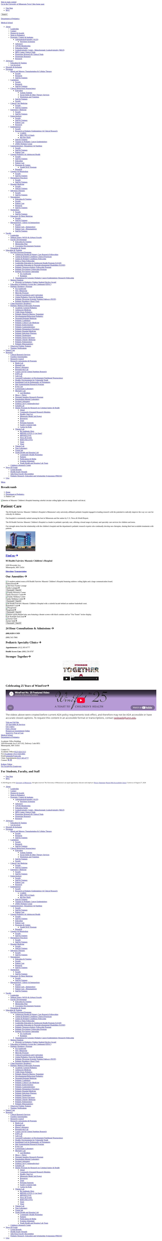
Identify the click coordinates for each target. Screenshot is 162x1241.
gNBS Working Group (23, 904)
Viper (22, 1204)
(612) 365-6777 (23, 758)
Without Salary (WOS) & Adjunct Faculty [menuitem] (26, 237)
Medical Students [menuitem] (16, 280)
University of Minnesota (23, 783)
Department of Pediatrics (10, 19)
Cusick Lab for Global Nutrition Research (31, 1132)
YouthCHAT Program (28, 927)
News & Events (26, 1198)
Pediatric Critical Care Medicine (27, 1083)
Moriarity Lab (20, 1151)
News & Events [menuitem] (26, 438)
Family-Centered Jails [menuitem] (28, 425)
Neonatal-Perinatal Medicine (26, 1078)
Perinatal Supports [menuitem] (27, 423)
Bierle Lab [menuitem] (19, 363)
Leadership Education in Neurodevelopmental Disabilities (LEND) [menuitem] (40, 265)
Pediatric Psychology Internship (27, 1031)
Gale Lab (18, 1136)
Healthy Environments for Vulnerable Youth (31, 1140)
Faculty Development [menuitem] (18, 240)
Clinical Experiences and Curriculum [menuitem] (29, 295)
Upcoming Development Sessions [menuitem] (28, 246)
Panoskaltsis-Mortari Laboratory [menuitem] (27, 399)
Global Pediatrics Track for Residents (29, 1057)
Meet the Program (22, 1053)
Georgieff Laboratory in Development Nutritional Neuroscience (39, 1138)
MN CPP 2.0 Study (27, 895)
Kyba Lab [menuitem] (19, 387)
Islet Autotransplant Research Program (29, 1144)
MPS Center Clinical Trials (25, 812)
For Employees (15, 766)
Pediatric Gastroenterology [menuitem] (25, 327)
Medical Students (16, 1040)
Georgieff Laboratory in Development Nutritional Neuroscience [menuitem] (39, 378)
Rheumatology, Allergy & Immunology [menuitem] (25, 223)
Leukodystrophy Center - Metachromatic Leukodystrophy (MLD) (39, 810)
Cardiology (14, 840)
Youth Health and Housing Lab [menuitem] (27, 453)
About (8, 787)
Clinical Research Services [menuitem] (20, 355)
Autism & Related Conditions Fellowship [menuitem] (30, 259)
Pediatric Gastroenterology (25, 1087)
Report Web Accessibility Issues (116, 783)
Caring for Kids (26, 1187)
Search (4, 14)
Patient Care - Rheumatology (26, 989)
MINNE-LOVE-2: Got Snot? (31, 1193)
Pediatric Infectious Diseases (26, 1093)
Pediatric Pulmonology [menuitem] (23, 342)
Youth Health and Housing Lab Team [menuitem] (34, 463)
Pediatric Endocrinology (24, 1085)
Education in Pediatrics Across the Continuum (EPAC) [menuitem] (30, 284)
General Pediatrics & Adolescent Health (25, 914)
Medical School (7, 23)
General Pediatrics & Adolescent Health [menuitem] (25, 154)
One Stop (9, 8)
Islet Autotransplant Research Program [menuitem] (29, 384)
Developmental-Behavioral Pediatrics (29, 1076)
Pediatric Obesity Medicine (25, 1100)
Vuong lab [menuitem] (19, 450)
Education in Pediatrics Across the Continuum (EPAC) (30, 1044)
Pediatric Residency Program (21, 1046)
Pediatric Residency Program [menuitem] (21, 286)
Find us (10, 555)
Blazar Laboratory (22, 1127)
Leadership (14, 789)
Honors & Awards (17, 793)
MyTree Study (25, 897)
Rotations (23, 1036)
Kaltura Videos (6, 764)
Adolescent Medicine (23, 1070)
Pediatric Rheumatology (24, 1104)
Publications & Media (28, 1219)
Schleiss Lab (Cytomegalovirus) (27, 1163)
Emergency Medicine (18, 870)
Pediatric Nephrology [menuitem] (23, 335)
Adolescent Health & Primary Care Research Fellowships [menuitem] (36, 254)
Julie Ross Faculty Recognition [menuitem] (22, 474)
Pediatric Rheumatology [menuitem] (24, 344)
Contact (13, 791)
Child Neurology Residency (20, 1063)
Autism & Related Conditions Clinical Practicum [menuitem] (33, 257)
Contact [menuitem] (13, 31)
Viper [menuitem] (22, 444)
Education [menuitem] (19, 91)
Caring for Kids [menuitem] (26, 427)
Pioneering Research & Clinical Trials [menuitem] (29, 54)
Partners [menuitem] (23, 457)
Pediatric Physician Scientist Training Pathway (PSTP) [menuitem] (35, 299)
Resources (24, 1178)
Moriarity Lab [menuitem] (20, 391)
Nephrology (14, 970)
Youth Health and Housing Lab (27, 1212)
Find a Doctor (11, 729)
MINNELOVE (25, 1195)
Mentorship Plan (21, 1004)
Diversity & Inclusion (14, 827)
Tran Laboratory (21, 1208)
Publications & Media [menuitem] (28, 459)
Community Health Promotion (31, 1215)
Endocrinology (16, 876)
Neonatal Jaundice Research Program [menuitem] (29, 397)
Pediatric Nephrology (23, 1095)
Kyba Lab (19, 1146)
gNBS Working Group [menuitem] (23, 144)
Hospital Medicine (17, 944)
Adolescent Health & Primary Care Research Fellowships (36, 1014)
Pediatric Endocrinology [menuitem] (24, 325)
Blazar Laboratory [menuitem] (22, 367)
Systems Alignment (27, 1221)
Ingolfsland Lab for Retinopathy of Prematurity (32, 1142)
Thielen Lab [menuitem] (19, 429)
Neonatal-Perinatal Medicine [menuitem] (26, 318)
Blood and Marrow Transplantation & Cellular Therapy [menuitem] (31, 71)
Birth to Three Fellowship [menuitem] (25, 261)
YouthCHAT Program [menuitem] (28, 167)
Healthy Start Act (26, 1174)
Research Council (17, 1119)
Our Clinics (10, 727)
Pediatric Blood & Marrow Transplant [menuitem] (29, 314)
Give (7, 1238)
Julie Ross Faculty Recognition (22, 1234)
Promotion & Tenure (18, 1008)
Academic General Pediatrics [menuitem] (26, 308)
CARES (23, 893)
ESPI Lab (19, 1134)
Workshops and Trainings (29, 857)
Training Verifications (18, 1108)
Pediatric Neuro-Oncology (25, 1097)
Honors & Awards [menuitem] (17, 33)
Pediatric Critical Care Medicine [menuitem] (27, 323)
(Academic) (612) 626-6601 (14, 754)
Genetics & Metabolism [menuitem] (19, 171)
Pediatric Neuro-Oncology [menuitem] (25, 338)
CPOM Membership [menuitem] (22, 46)
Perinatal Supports (27, 1183)
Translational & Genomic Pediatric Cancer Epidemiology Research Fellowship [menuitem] (44, 278)
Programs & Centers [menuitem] (22, 165)
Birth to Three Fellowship (25, 1021)
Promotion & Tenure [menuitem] (18, 248)
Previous (10, 590)
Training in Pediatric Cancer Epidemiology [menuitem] (31, 142)
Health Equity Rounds (18, 1232)
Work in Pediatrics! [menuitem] (17, 35)
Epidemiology (15, 887)
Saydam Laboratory (22, 1161)
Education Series (21, 808)
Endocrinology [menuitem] (16, 116)
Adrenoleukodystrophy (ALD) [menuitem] (26, 39)
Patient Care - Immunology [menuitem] (25, 227)
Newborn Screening (27, 801)
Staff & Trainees (21, 838)
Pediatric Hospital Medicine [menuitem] (25, 331)
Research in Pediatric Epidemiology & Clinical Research (36, 891)
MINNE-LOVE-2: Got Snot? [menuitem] (31, 433)
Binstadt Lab (20, 1125)
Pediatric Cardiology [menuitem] (23, 321)
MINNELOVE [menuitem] (25, 435)
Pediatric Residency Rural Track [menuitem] (27, 301)
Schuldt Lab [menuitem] (19, 406)
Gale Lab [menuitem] (18, 376)
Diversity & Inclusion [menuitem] (14, 67)
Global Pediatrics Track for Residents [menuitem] (29, 297)
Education (19, 850)
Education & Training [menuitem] (18, 63)
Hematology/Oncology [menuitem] (19, 178)
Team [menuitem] (22, 421)
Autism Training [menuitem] (26, 93)
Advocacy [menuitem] (19, 44)
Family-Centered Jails (28, 1185)
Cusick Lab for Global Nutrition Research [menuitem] (31, 372)
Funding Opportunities (18, 1117)
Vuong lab (19, 1210)
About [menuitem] (8, 27)
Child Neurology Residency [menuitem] (20, 303)
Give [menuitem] (7, 478)
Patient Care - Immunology (25, 987)
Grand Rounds (15, 1229)
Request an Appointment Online (18, 731)
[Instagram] (11, 760)
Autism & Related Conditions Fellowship (30, 1019)
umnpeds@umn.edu (13, 756)
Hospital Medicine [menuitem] (17, 184)
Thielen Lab (19, 1189)
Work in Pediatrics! (17, 795)
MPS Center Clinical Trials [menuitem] (25, 52)
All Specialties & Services (15, 724)
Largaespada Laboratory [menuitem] (24, 389)
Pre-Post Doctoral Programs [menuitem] (20, 252)
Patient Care (19, 882)
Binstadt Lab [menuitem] (20, 365)
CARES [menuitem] (23, 133)
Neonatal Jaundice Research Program (29, 1157)
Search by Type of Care (14, 733)
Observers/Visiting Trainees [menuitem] (20, 346)
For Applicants (25, 1034)
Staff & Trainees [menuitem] (21, 78)
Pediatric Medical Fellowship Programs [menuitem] (25, 306)
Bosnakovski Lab (21, 1129)
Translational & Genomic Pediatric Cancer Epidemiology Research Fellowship (44, 1038)
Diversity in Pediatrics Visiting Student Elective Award (35, 1042)
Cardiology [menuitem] (14, 80)
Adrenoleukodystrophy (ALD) (26, 799)
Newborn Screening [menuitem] (27, 42)
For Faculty (5, 766)
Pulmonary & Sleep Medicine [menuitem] (21, 216)
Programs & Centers (22, 925)
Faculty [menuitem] (18, 74)
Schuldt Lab (19, 1166)
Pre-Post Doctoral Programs (20, 1012)
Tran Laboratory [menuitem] (21, 448)
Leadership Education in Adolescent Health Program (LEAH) (38, 1023)
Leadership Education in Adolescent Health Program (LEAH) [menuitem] (38, 263)
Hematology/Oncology (19, 938)
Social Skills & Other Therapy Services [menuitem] (34, 95)
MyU (8, 10)
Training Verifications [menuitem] (18, 348)
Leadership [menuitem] (14, 29)
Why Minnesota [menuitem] (21, 291)
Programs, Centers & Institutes (21, 797)
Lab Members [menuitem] (25, 393)
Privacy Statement (100, 783)
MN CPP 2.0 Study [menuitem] (27, 135)
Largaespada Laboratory (24, 1149)
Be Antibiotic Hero (27, 1191)
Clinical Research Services (20, 1114)
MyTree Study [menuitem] (25, 137)
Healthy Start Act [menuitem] (26, 414)
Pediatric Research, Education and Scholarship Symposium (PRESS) (36, 1236)
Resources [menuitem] (24, 418)
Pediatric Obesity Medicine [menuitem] (25, 340)
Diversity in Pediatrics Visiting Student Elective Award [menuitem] (35, 282)
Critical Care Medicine (18, 863)
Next (17, 590)
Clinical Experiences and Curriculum (29, 1055)
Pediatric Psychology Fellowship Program (31, 1029)
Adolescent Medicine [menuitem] (23, 310)
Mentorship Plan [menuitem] (21, 244)
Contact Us (5, 750)
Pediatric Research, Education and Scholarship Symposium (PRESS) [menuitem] (36, 476)
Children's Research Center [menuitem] (20, 465)
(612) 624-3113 (20, 752)
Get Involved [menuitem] (15, 65)
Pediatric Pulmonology (23, 1102)
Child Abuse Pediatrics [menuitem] (23, 312)
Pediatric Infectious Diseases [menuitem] (26, 333)
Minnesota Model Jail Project (31, 1176)
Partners (23, 1217)
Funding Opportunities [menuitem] (18, 357)
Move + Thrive (21, 1155)
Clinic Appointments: (9, 758)
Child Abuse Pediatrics (23, 1072)
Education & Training (18, 823)
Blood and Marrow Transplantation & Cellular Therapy (31, 831)
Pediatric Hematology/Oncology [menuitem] (27, 329)
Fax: (2, 754)
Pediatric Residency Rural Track (27, 1061)
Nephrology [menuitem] (14, 210)
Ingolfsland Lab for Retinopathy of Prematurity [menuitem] (32, 382)
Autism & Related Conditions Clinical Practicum (33, 1017)
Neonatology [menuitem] (15, 197)
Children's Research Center (20, 1225)
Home (8, 492)
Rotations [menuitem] (23, 276)
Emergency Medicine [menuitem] (18, 110)
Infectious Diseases (17, 951)
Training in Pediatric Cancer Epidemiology (31, 902)
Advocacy (19, 804)
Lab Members (25, 1153)
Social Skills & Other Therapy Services (34, 855)
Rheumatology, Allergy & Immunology (25, 982)
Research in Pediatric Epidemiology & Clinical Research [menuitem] (36, 131)
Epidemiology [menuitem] (15, 127)
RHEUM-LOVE (26, 1200)
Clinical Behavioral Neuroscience (23, 848)
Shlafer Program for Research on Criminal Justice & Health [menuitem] (37, 408)
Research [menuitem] (18, 59)
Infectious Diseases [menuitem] (17, 191)
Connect (4, 760)
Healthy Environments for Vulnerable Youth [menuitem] (31, 380)
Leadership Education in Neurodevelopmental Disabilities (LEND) (40, 1025)
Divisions (9, 829)
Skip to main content (8, 2)
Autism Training (26, 853)
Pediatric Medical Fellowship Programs (25, 1066)
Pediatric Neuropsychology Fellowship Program (33, 1027)
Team (22, 1180)
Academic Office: (7, 752)
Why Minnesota (21, 1051)
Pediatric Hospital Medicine (25, 1091)
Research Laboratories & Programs (23, 1121)
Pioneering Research (23, 816)
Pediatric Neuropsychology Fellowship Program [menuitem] (33, 267)
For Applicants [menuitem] (25, 274)
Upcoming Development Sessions (28, 1006)
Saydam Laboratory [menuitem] (22, 401)
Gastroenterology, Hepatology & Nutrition (26, 906)
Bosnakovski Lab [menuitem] (21, 369)
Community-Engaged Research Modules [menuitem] (35, 412)
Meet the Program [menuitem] (22, 293)
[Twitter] (9, 760)
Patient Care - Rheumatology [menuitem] (26, 229)
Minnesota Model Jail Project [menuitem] (31, 416)
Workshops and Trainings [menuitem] (29, 97)
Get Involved (15, 825)
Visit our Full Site (12, 722)
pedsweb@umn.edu (125, 717)
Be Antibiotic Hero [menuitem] (27, 431)
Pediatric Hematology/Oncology (27, 1089)
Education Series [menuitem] (21, 48)
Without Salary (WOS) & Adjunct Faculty (26, 997)
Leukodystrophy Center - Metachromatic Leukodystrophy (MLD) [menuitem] (39, 50)
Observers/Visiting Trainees (20, 1106)
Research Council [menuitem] (17, 359)
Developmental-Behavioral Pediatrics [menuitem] (29, 316)
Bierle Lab (19, 1123)
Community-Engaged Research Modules (35, 1172)
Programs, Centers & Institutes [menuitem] (21, 37)
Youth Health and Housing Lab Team (34, 1223)
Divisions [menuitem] (9, 69)
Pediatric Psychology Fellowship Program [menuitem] (31, 269)
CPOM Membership (22, 806)
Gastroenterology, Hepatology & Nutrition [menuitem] (26, 146)
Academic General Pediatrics (26, 1068)
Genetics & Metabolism (19, 931)
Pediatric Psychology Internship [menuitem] (27, 272)
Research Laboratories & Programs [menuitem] (23, 361)
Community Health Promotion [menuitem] (31, 455)
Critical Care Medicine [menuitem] (18, 103)
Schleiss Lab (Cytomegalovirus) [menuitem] (27, 404)
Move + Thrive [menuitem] (21, 395)
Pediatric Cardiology (23, 1080)
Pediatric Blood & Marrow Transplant (29, 1074)
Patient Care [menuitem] (19, 122)
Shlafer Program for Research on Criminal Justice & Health (37, 1168)
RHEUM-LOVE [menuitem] (26, 440)
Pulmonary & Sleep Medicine (21, 976)
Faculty (18, 833)
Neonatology (15, 957)
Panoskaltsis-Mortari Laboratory (27, 1159)
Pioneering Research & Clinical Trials (29, 814)
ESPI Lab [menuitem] (19, 374)
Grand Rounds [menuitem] (15, 470)
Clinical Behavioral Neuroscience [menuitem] (23, 88)
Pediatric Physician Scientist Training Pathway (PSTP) (35, 1059)
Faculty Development (18, 1000)
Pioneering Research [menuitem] (23, 56)
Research (18, 819)
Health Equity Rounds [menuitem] (18, 472)
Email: (3, 756)
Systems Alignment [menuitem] (27, 461)
